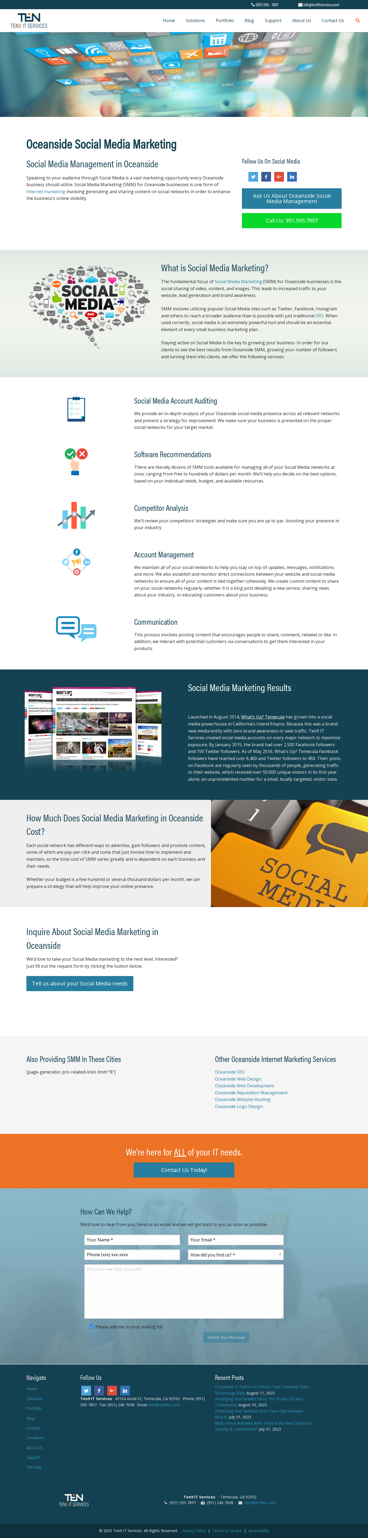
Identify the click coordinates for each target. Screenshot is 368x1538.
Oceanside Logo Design (239, 1106)
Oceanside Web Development (244, 1086)
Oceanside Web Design (238, 1079)
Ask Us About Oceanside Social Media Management (292, 198)
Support (33, 1457)
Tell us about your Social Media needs (80, 983)
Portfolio (34, 1408)
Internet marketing (45, 192)
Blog (30, 1418)
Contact (33, 1428)
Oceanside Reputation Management (251, 1093)
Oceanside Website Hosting (242, 1100)
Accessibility (258, 1530)
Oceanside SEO (230, 1072)
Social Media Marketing (238, 281)
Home (31, 1388)
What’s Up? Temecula (217, 703)
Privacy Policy (194, 1530)
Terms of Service (227, 1530)
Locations (35, 1437)
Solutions (34, 1398)
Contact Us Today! (184, 1170)
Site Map (34, 1467)
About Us (34, 1447)
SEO (319, 316)
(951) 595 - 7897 (267, 4)
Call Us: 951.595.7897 (292, 220)
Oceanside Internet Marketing (271, 1058)
